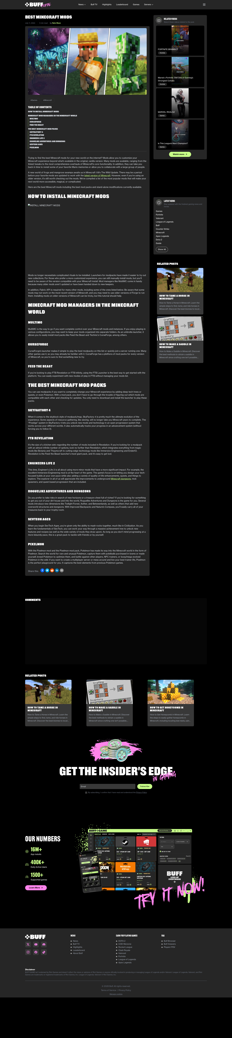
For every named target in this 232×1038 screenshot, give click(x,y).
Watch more (179, 154)
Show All (162, 249)
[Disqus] (116, 634)
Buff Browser (170, 941)
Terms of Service (108, 990)
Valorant (122, 953)
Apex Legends (124, 962)
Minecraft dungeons (121, 478)
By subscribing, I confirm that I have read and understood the (117, 792)
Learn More (34, 887)
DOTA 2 (121, 941)
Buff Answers (170, 944)
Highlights (106, 4)
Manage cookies (116, 994)
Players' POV (169, 947)
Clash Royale (124, 950)
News (80, 4)
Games (136, 4)
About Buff (78, 953)
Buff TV (94, 4)
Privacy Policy (141, 792)
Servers (147, 4)
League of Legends (127, 959)
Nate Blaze (56, 23)
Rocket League (125, 947)
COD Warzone (124, 944)
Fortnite (122, 956)
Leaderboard (122, 4)
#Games (34, 100)
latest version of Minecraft (97, 175)
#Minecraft (47, 100)
